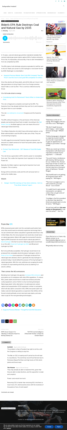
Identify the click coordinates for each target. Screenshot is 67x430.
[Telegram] (19, 305)
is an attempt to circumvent (15, 113)
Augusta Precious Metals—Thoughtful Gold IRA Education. (22, 310)
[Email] (23, 305)
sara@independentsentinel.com (34, 419)
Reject (59, 427)
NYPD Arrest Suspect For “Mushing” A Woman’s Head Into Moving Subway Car (10, 333)
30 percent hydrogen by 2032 (19, 244)
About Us (10, 12)
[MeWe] (30, 305)
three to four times (7, 255)
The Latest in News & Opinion (12, 21)
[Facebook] (56, 1)
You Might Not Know (29, 12)
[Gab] (13, 305)
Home (5, 12)
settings (9, 428)
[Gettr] (16, 305)
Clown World (18, 12)
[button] (64, 6)
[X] (61, 1)
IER (10, 224)
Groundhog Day (51, 12)
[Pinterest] (58, 1)
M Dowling (5, 30)
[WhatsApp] (15, 321)
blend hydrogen (6, 242)
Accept (49, 427)
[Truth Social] (9, 305)
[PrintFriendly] (26, 305)
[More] (33, 305)
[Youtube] (64, 1)
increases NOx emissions (33, 275)
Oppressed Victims (41, 12)
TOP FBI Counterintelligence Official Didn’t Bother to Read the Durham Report (34, 333)
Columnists (61, 12)
